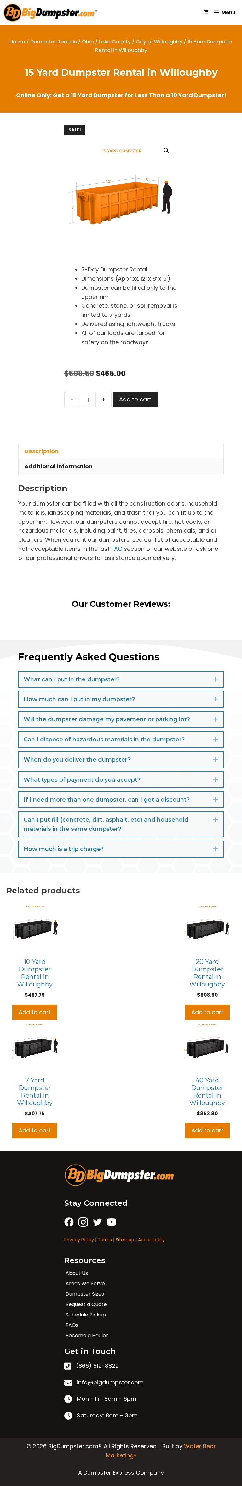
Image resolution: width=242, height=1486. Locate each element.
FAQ (116, 549)
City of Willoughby (159, 41)
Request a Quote (86, 1304)
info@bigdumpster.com (110, 1382)
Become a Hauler (87, 1335)
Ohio (88, 41)
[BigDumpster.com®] (52, 12)
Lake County (115, 41)
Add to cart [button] (35, 1012)
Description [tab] (41, 451)
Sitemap (125, 1240)
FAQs (72, 1325)
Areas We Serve (85, 1283)
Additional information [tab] (58, 466)
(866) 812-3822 (97, 1366)
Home (17, 41)
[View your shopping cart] (206, 12)
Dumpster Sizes (85, 1294)
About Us (77, 1273)
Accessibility (151, 1240)
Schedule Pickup (86, 1314)
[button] (166, 150)
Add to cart (135, 399)
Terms (105, 1240)
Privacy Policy (79, 1240)
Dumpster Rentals (53, 41)
